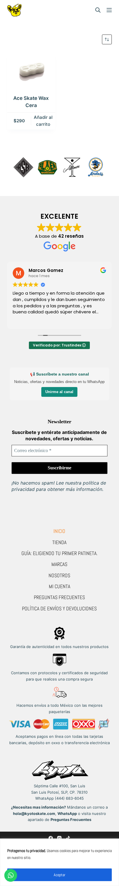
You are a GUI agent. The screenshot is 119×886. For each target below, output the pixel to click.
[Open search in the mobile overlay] (98, 10)
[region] (59, 862)
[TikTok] (68, 838)
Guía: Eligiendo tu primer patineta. (59, 553)
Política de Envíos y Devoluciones (59, 608)
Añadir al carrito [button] (43, 121)
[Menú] (109, 10)
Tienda (59, 542)
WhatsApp (67, 813)
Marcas (59, 564)
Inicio (59, 531)
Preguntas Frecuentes (59, 597)
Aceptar (59, 874)
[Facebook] (51, 838)
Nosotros (59, 575)
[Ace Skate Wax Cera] (31, 69)
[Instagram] (59, 838)
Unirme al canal (59, 392)
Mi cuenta (59, 586)
